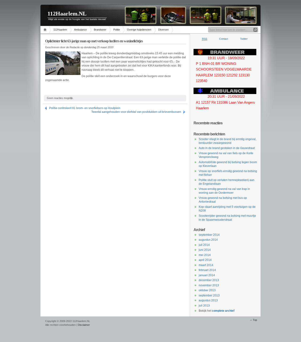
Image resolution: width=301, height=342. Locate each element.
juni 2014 (205, 250)
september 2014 (209, 234)
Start (45, 29)
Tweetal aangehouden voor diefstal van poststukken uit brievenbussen (136, 112)
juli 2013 (204, 305)
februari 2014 (207, 270)
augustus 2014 (208, 239)
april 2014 (205, 260)
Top (255, 319)
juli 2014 (204, 245)
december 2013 (209, 280)
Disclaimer (84, 324)
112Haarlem (60, 29)
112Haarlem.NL (67, 14)
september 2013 (209, 295)
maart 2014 (206, 265)
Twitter (244, 38)
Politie (116, 29)
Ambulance (80, 29)
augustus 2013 (208, 300)
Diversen (163, 29)
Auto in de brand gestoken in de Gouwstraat (227, 148)
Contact (223, 38)
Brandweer (100, 29)
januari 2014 (207, 275)
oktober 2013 (207, 290)
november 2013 (209, 285)
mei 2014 (205, 255)
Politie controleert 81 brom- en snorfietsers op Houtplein (84, 108)
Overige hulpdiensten (139, 29)
